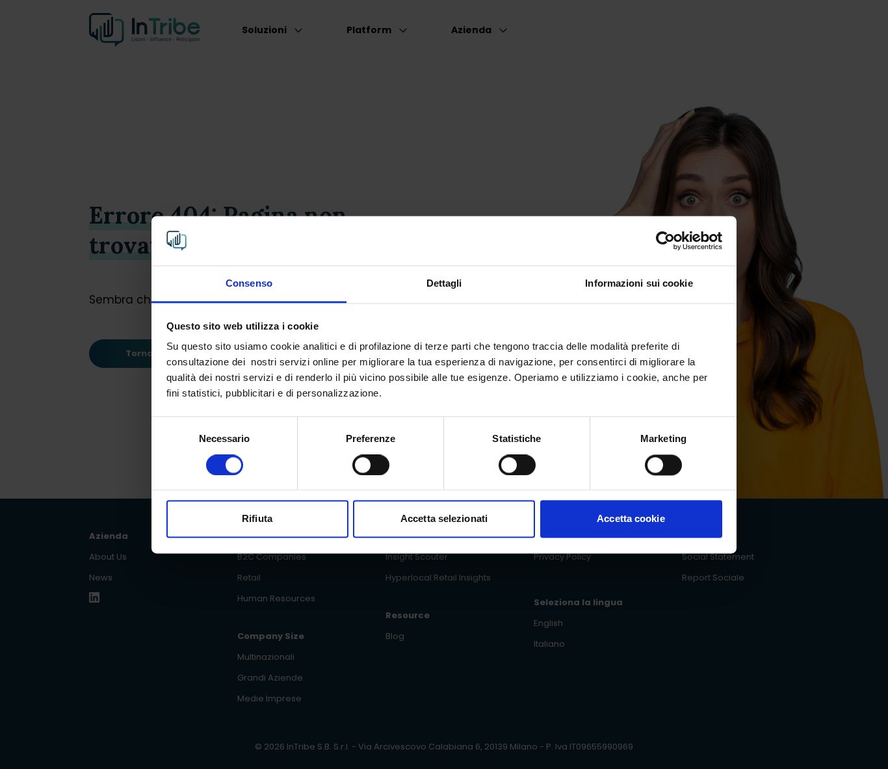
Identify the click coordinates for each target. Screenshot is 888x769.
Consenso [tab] (249, 283)
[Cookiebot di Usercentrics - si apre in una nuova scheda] (665, 240)
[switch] (370, 464)
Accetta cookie (630, 519)
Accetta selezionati (444, 519)
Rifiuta (257, 519)
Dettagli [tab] (444, 283)
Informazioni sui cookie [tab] (638, 283)
